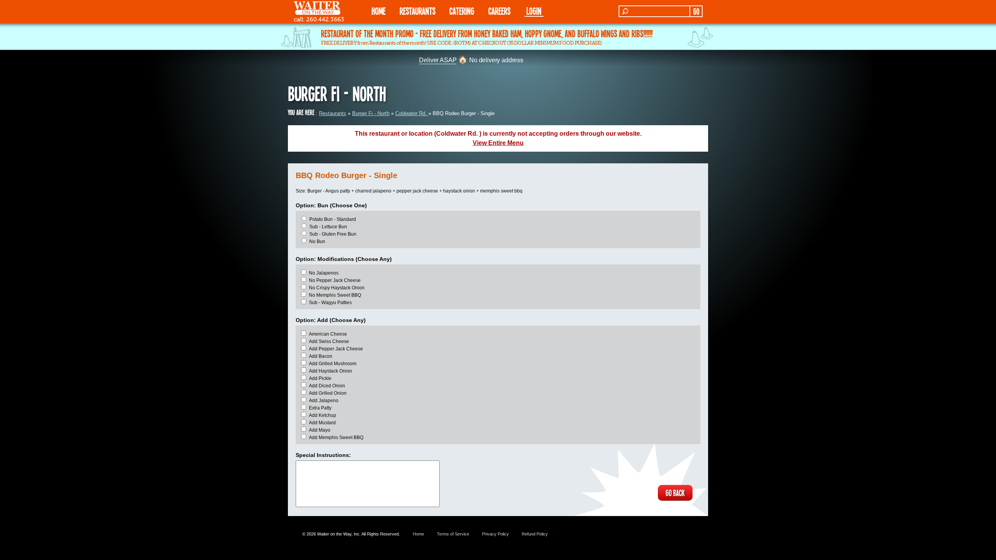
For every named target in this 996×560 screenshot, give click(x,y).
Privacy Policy (495, 534)
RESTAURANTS (417, 10)
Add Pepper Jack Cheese (336, 349)
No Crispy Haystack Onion (337, 287)
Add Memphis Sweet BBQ (336, 437)
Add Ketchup (322, 415)
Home (418, 534)
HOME (379, 10)
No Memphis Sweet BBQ (335, 295)
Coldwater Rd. (411, 113)
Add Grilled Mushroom (332, 363)
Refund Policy (535, 534)
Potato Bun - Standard (332, 219)
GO (696, 11)
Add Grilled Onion (328, 393)
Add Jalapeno (323, 400)
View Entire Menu (498, 143)
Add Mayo (319, 430)
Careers (499, 10)
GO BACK (675, 493)
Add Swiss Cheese (329, 341)
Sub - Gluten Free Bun (332, 234)
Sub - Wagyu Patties (330, 302)
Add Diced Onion (327, 385)
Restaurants (332, 113)
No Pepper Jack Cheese (335, 280)
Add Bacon (320, 356)
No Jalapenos (323, 273)
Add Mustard (322, 422)
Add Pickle (320, 378)
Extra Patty (320, 408)
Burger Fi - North (370, 113)
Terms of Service (453, 534)
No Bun (317, 241)
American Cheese (328, 334)
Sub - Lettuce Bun (328, 226)
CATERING (461, 10)
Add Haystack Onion (330, 371)
